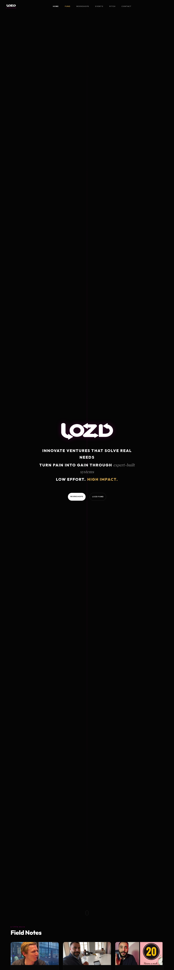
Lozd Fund (98, 497)
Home (56, 6)
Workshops (82, 6)
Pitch (112, 6)
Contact (126, 6)
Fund (67, 6)
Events (99, 6)
